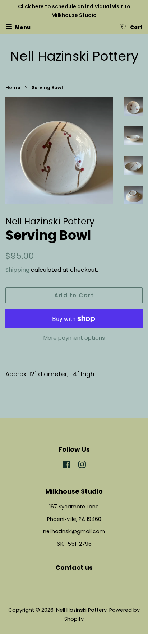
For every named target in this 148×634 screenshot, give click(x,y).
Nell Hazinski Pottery (74, 56)
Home (12, 87)
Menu (22, 27)
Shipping (17, 270)
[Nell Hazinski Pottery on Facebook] (67, 466)
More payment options (74, 337)
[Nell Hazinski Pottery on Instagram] (82, 466)
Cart (136, 27)
